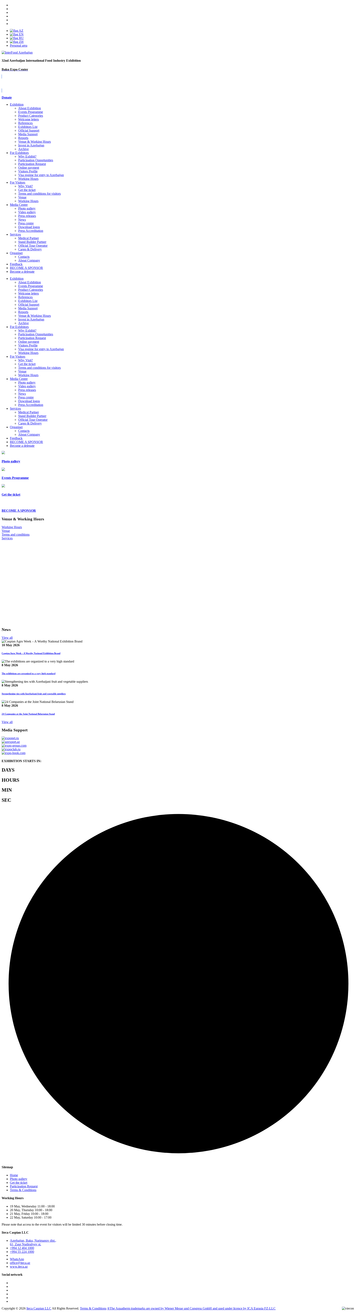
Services (15, 234)
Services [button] (15, 408)
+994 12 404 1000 (22, 1248)
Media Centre (19, 204)
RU (21, 38)
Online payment (28, 167)
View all (7, 637)
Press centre (26, 223)
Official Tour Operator (33, 245)
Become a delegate (22, 445)
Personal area (18, 45)
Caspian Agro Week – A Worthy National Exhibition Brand (31, 653)
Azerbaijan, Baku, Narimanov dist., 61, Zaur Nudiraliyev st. (33, 1242)
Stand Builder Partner (32, 242)
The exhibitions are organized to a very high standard (28, 673)
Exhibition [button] (17, 278)
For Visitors (17, 182)
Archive (23, 149)
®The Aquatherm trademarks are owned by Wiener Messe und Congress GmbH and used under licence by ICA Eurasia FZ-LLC (191, 1308)
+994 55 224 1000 (22, 1251)
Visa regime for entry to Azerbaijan (41, 175)
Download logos (29, 227)
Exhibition (17, 104)
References (25, 123)
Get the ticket (27, 190)
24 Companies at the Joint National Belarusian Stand (28, 714)
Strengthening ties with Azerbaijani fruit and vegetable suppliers (34, 693)
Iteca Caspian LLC (38, 1308)
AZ (20, 30)
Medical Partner (28, 238)
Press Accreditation (30, 230)
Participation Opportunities (35, 160)
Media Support (28, 134)
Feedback (16, 264)
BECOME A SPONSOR (26, 442)
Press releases (27, 216)
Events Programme (30, 112)
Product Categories (30, 115)
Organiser (16, 253)
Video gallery (27, 212)
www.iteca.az (19, 1266)
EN (21, 34)
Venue (22, 197)
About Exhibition (29, 108)
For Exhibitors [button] (19, 327)
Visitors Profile (28, 171)
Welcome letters (28, 119)
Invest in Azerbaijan (31, 145)
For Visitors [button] (17, 356)
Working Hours (28, 178)
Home (14, 1175)
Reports (23, 138)
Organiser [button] (16, 427)
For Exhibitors (19, 152)
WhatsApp (17, 1259)
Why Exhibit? (27, 156)
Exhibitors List (27, 126)
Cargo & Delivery (30, 249)
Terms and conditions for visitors (39, 193)
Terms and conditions (16, 534)
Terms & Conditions (23, 1190)
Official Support (28, 130)
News (22, 219)
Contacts (24, 256)
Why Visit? (25, 186)
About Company (29, 260)
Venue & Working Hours (34, 141)
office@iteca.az (20, 1263)
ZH (21, 42)
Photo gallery (27, 208)
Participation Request (32, 164)
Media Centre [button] (19, 379)
